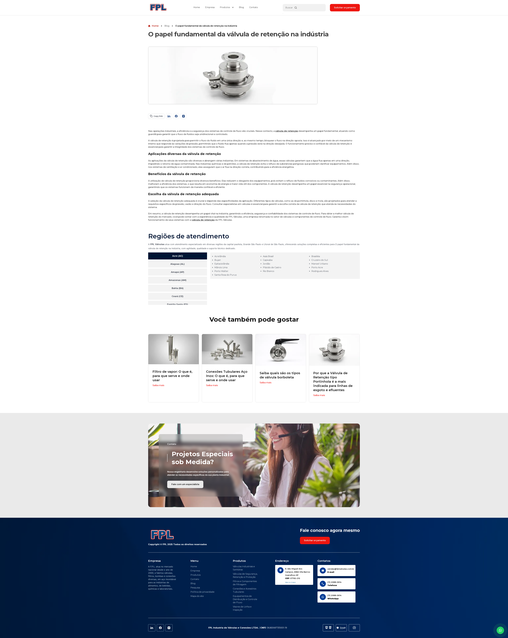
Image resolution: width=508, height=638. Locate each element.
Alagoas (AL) (177, 264)
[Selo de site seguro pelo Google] (341, 627)
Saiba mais (158, 385)
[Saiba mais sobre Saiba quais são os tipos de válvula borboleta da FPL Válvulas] (280, 350)
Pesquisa (195, 587)
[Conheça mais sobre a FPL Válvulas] (169, 627)
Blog (241, 7)
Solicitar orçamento (345, 7)
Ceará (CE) (177, 296)
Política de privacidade (202, 592)
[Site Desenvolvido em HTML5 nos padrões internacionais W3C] (330, 627)
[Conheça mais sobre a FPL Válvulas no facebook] (176, 116)
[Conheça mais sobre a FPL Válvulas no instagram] (183, 116)
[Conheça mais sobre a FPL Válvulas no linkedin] (169, 116)
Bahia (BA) (177, 288)
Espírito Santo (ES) (177, 304)
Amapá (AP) (177, 272)
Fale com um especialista (185, 484)
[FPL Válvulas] (158, 8)
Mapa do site (197, 596)
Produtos (225, 7)
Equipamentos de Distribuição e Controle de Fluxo (245, 599)
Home (196, 7)
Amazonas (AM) (177, 280)
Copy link (158, 116)
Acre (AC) (177, 256)
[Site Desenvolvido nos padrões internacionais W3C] (326, 627)
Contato (253, 7)
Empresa (210, 7)
